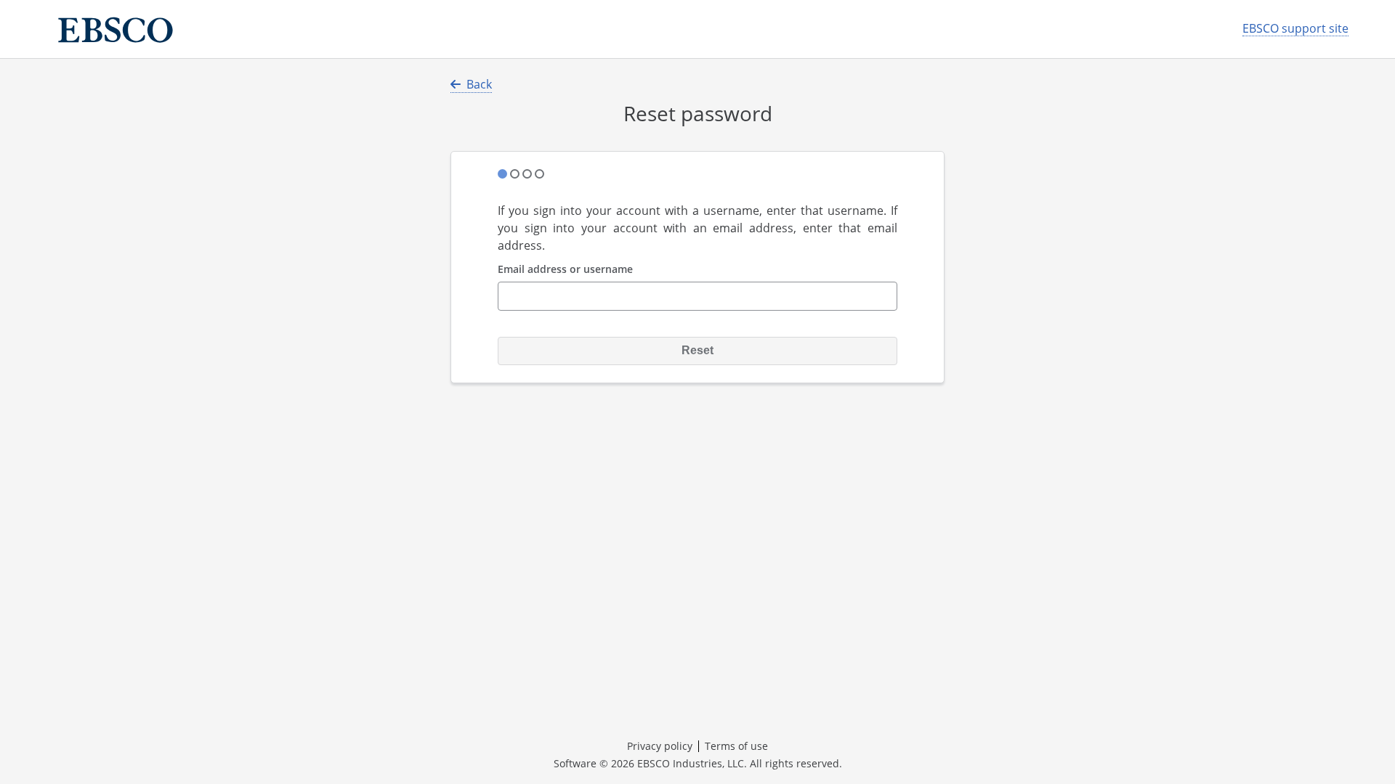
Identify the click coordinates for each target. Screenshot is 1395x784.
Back (479, 84)
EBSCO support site (1295, 29)
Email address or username (565, 270)
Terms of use (736, 746)
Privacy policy (659, 746)
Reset (697, 350)
